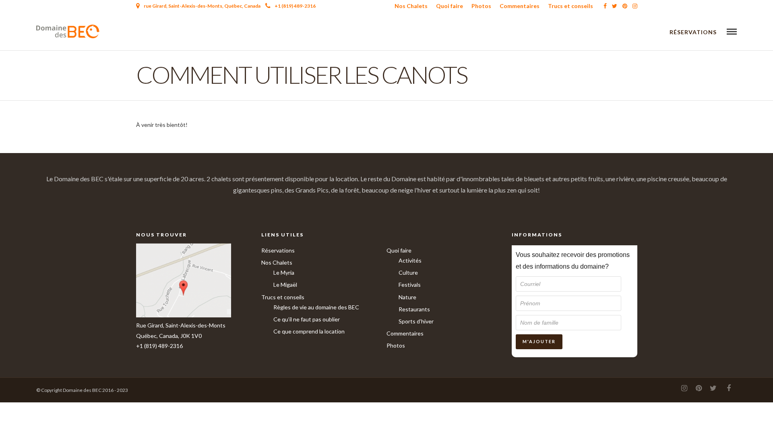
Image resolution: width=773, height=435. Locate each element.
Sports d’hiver (416, 321)
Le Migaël (285, 284)
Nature (407, 297)
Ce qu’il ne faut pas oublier (306, 319)
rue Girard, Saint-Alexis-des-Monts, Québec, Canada (202, 6)
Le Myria (283, 272)
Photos (481, 5)
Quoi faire (449, 5)
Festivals (410, 284)
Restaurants (414, 309)
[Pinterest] (624, 6)
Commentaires (519, 5)
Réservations (693, 32)
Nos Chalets (411, 5)
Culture (408, 272)
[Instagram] (634, 6)
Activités (410, 260)
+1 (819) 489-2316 (295, 6)
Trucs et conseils (570, 5)
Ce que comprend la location (309, 331)
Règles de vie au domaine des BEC (316, 307)
